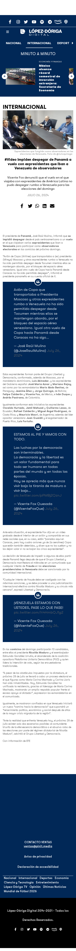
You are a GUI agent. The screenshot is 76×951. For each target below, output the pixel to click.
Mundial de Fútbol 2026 (20, 891)
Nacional (13, 43)
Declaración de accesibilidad (38, 867)
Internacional (39, 43)
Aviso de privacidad (38, 856)
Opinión (35, 887)
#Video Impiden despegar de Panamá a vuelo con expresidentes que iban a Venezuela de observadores (38, 164)
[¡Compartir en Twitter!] (30, 206)
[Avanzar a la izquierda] (4, 76)
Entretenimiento (47, 882)
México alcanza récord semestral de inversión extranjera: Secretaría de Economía (50, 78)
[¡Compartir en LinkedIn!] (44, 206)
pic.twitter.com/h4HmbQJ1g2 (38, 612)
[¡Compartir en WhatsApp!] (37, 206)
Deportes (65, 43)
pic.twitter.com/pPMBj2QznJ (37, 495)
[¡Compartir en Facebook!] (21, 206)
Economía (62, 878)
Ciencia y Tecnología (19, 882)
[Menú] (7, 32)
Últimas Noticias (54, 887)
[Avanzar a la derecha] (73, 43)
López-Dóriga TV (15, 887)
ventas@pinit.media (38, 846)
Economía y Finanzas (50, 61)
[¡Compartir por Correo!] (52, 206)
